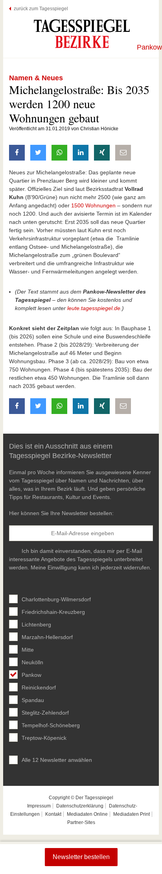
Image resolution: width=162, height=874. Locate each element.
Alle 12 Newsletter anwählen (57, 760)
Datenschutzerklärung (79, 806)
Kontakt (53, 814)
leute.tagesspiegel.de (93, 308)
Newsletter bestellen (81, 857)
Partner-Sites (81, 822)
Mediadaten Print (131, 814)
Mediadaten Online (87, 814)
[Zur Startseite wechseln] (82, 34)
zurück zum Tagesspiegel (41, 8)
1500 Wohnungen (93, 205)
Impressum (39, 806)
